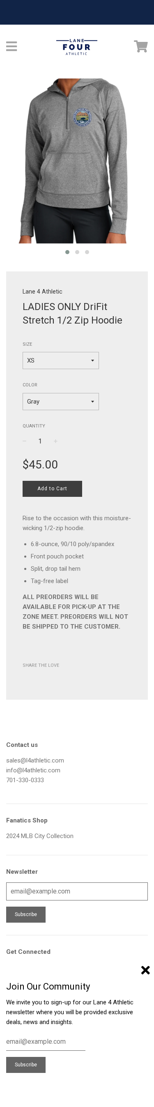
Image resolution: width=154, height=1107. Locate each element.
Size (27, 344)
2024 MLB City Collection (40, 836)
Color (30, 385)
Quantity (34, 426)
